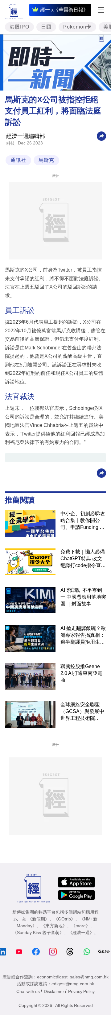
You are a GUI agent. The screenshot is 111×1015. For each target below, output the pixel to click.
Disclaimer (54, 991)
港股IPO (19, 26)
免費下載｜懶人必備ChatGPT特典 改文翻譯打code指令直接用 (83, 559)
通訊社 (18, 160)
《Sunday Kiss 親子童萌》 (38, 932)
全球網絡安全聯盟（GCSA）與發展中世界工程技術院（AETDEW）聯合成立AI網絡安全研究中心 (82, 712)
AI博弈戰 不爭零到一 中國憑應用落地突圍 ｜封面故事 (83, 596)
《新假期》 (38, 918)
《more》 (80, 925)
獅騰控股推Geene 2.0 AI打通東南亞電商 (81, 673)
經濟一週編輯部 (25, 136)
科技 (10, 143)
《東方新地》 (54, 925)
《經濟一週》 (81, 932)
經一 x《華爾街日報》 (64, 9)
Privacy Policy (81, 991)
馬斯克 (46, 160)
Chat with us (28, 991)
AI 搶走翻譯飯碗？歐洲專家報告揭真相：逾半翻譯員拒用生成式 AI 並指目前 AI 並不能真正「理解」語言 (83, 635)
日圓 (46, 26)
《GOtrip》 (64, 918)
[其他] (101, 135)
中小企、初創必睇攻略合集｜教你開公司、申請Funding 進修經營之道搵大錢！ (82, 521)
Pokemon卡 (77, 26)
